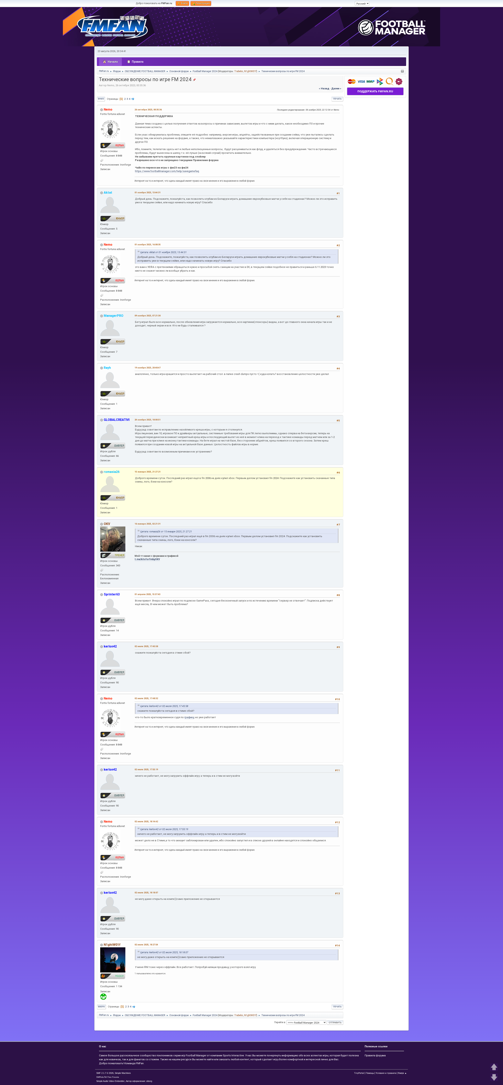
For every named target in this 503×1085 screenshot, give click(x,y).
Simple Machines (123, 1073)
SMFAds (100, 1077)
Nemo (108, 109)
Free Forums (113, 1077)
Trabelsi (238, 71)
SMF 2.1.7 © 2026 (105, 1073)
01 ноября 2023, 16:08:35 (148, 244)
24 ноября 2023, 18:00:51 (148, 419)
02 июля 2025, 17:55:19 (146, 769)
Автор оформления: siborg (139, 1081)
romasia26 (111, 472)
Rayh (107, 368)
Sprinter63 (112, 594)
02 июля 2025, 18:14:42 (146, 821)
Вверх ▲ (402, 1073)
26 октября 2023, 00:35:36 (148, 109)
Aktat (108, 192)
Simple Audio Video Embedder (110, 1081)
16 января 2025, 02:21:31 (148, 524)
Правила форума (375, 1055)
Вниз (101, 99)
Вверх (101, 1006)
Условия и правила (386, 1073)
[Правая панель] (402, 71)
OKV (107, 524)
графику (189, 717)
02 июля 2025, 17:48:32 (146, 698)
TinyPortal (359, 1073)
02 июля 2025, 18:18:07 (146, 892)
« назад (324, 88)
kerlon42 (110, 646)
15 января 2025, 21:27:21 (148, 472)
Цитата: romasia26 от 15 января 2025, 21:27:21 (166, 531)
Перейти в (279, 1022)
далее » (336, 88)
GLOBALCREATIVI (116, 420)
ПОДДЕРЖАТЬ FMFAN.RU (375, 91)
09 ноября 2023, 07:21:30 (148, 315)
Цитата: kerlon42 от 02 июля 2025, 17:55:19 (164, 829)
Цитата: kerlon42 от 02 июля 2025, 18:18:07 (164, 952)
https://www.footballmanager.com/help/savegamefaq (167, 171)
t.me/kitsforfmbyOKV (147, 559)
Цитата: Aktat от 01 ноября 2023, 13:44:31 (163, 252)
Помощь (370, 1073)
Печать (337, 99)
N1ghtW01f (250, 71)
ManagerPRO (113, 316)
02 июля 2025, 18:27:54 (146, 944)
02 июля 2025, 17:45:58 (146, 646)
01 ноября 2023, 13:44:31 (148, 192)
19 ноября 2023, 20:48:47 (148, 367)
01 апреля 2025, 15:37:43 (147, 594)
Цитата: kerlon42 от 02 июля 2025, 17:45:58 (164, 706)
